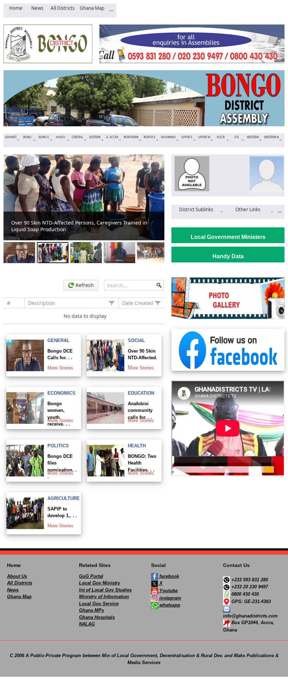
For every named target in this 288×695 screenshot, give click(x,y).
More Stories (60, 367)
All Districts (19, 583)
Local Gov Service (99, 603)
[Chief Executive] (190, 173)
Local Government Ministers (228, 237)
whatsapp (169, 605)
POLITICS (58, 445)
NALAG (87, 624)
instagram (169, 598)
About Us (17, 576)
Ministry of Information (104, 596)
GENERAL (58, 340)
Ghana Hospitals (97, 617)
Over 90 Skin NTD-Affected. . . (142, 357)
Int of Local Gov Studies (105, 590)
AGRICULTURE (63, 498)
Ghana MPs (91, 610)
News (13, 590)
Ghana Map (19, 596)
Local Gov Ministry (99, 583)
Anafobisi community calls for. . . (140, 410)
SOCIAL (136, 340)
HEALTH (137, 445)
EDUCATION (141, 393)
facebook (168, 576)
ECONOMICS (61, 393)
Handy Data (228, 256)
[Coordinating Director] (265, 173)
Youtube (168, 590)
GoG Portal (91, 576)
